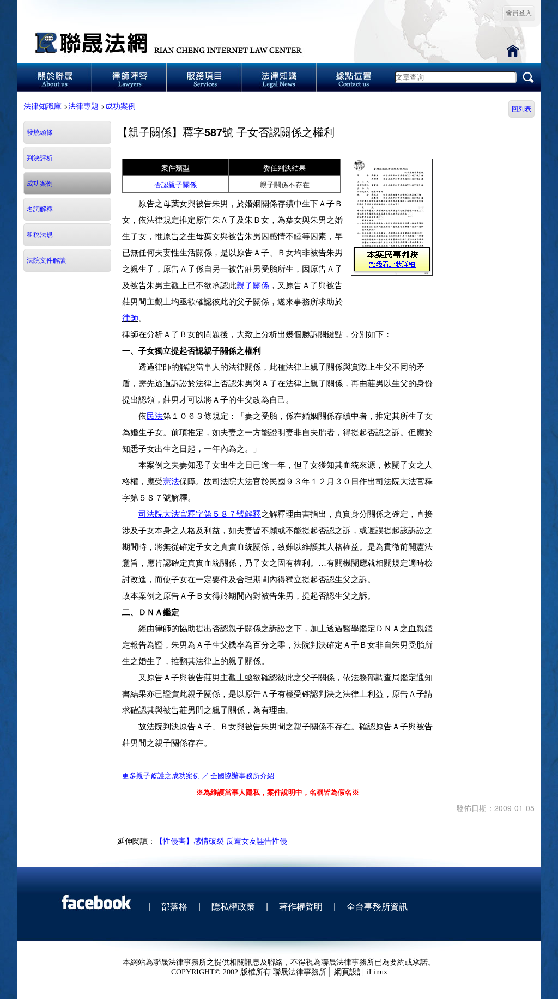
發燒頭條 (40, 132)
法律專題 (83, 105)
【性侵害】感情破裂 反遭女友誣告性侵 (221, 840)
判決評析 (40, 158)
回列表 (521, 109)
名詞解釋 (40, 209)
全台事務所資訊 (377, 906)
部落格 (174, 906)
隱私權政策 (233, 906)
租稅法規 (40, 235)
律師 (130, 318)
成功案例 (120, 105)
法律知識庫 (42, 105)
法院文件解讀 (46, 260)
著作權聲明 (301, 906)
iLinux (377, 972)
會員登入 (519, 13)
